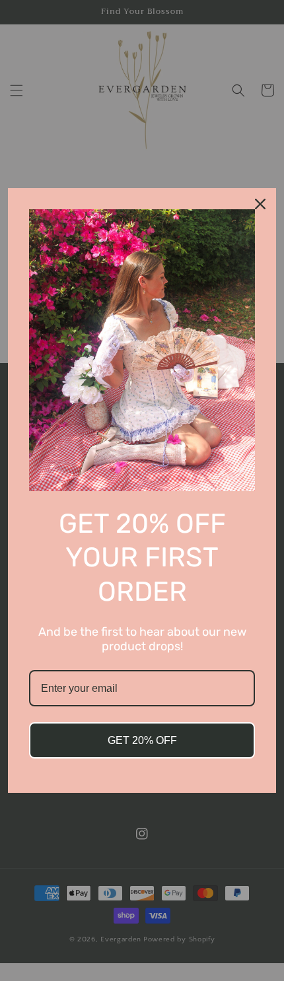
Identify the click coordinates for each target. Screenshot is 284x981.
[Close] (260, 204)
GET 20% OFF (142, 740)
